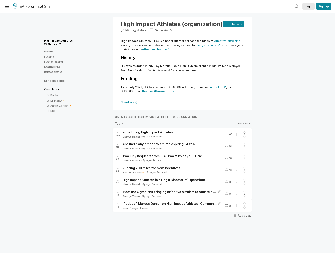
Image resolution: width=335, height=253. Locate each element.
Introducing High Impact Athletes (148, 132)
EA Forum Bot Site (35, 6)
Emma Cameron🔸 (134, 172)
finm (125, 208)
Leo (52, 111)
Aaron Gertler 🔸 (61, 105)
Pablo (54, 95)
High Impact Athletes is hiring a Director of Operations (164, 180)
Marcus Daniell (131, 136)
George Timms (131, 196)
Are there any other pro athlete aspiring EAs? (157, 144)
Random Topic (54, 80)
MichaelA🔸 (58, 100)
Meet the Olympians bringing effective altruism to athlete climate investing (180, 192)
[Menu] (7, 6)
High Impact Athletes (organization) (58, 42)
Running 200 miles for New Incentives (151, 168)
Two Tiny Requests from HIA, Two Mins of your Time (162, 156)
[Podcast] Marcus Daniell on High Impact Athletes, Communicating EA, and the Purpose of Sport (196, 204)
